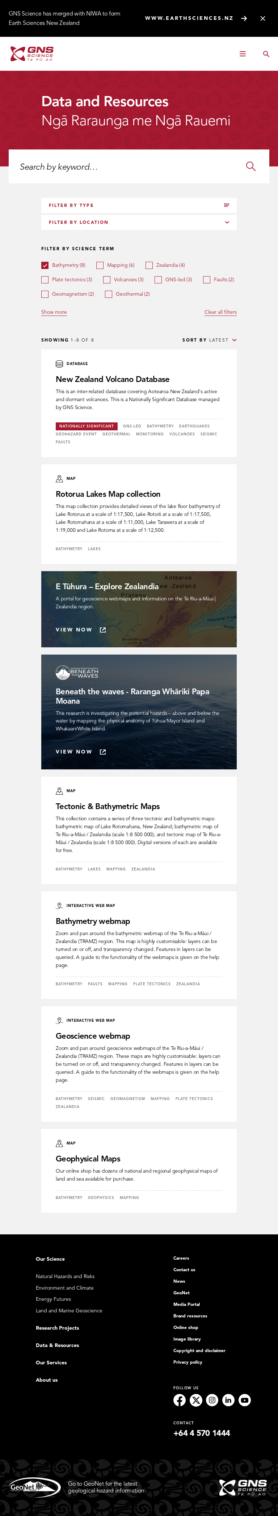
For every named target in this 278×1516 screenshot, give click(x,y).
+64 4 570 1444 (201, 1433)
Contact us (184, 1270)
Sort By (194, 340)
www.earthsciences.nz (189, 18)
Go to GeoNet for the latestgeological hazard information (106, 1487)
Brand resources (190, 1316)
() (68, 265)
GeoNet (181, 1293)
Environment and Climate (65, 1288)
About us (47, 1380)
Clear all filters (221, 312)
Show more (54, 312)
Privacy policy (187, 1362)
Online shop (185, 1327)
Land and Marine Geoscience (69, 1311)
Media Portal (186, 1304)
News (179, 1281)
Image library (187, 1339)
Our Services (51, 1363)
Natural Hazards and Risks (65, 1276)
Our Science (50, 1259)
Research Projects (57, 1328)
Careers (181, 1258)
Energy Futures (53, 1299)
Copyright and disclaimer (199, 1350)
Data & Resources (57, 1345)
